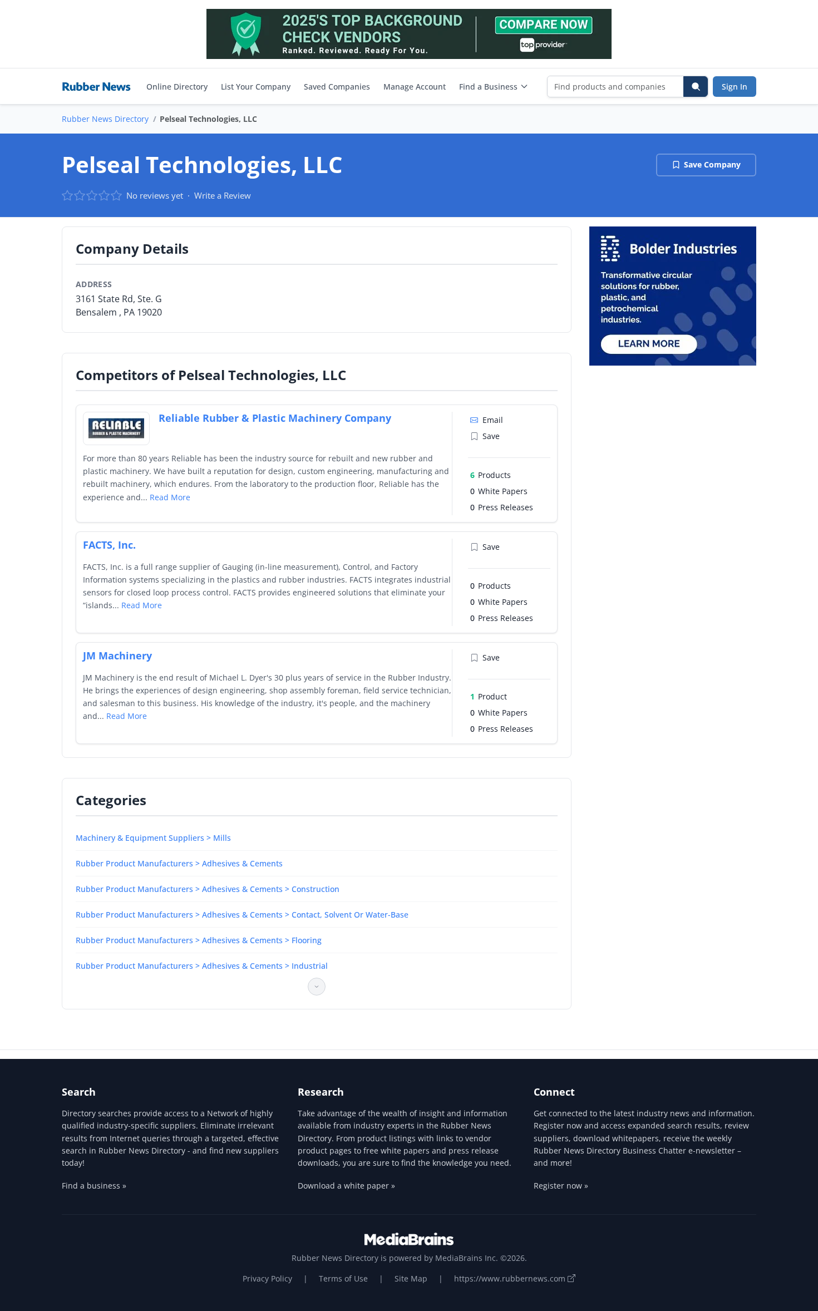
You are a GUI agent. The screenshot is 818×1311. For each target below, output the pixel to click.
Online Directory (177, 86)
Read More (170, 497)
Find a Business (488, 86)
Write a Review (222, 195)
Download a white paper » (346, 1185)
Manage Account (414, 86)
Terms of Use (343, 1278)
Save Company (712, 164)
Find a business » (94, 1185)
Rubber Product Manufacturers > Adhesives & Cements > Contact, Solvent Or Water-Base (242, 914)
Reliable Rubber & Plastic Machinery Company (275, 418)
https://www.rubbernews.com (511, 1278)
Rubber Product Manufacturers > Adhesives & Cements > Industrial (202, 965)
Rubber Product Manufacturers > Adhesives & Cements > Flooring (199, 940)
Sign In (734, 86)
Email (492, 420)
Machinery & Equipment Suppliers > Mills (153, 837)
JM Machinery (117, 655)
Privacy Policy (267, 1278)
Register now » (561, 1185)
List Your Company (255, 86)
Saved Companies (337, 86)
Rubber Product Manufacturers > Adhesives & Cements (179, 863)
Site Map (411, 1278)
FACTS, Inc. (109, 544)
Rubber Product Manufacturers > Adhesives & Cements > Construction (207, 889)
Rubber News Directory (105, 119)
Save (491, 436)
